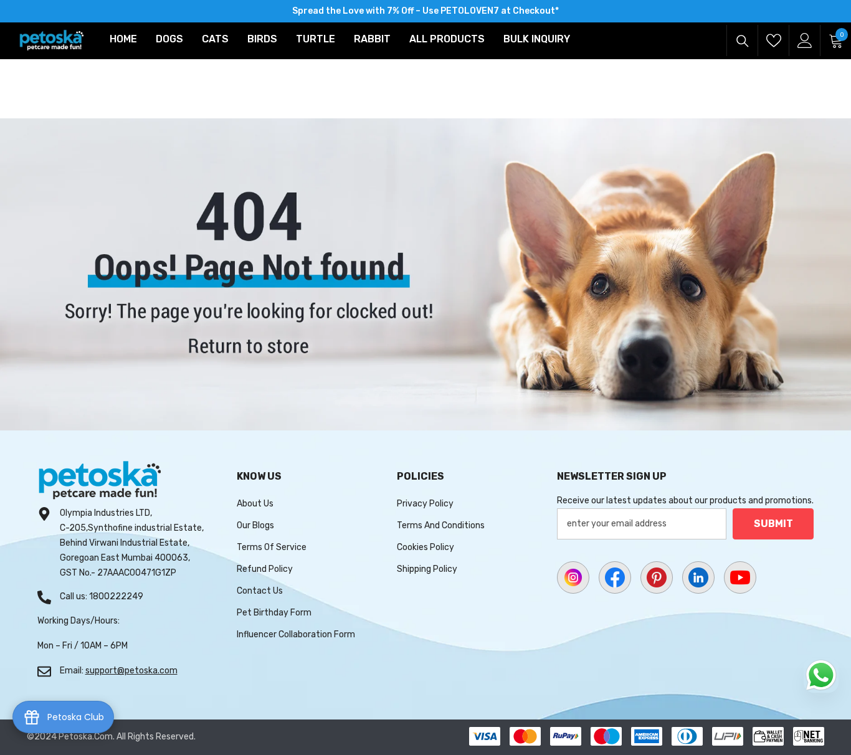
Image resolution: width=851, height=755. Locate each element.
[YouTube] (740, 577)
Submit (773, 523)
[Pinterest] (656, 577)
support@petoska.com (131, 670)
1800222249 (116, 596)
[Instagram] (573, 577)
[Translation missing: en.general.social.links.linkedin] (698, 577)
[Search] (742, 41)
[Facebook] (615, 577)
